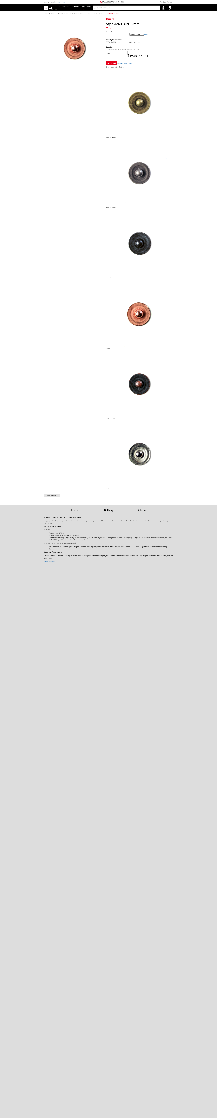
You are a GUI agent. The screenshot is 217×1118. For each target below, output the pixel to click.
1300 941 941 (120, 2)
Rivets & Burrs (78, 14)
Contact (169, 2)
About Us (163, 2)
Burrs (88, 14)
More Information (50, 561)
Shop (53, 14)
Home (46, 14)
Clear (146, 34)
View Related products (125, 63)
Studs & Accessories (64, 14)
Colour (108, 34)
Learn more (61, 2)
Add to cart (112, 63)
